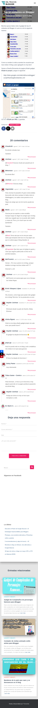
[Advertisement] (19, 502)
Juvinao (8, 159)
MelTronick (9, 259)
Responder (32, 157)
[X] (1, 354)
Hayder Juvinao (12, 303)
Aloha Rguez (10, 319)
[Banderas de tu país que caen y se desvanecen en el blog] (19, 666)
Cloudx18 (8, 146)
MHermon (9, 170)
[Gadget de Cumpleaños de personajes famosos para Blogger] (19, 585)
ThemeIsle (26, 703)
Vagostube (9, 189)
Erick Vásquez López (13, 288)
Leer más (22, 613)
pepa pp (8, 343)
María (7, 210)
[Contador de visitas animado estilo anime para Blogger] (19, 627)
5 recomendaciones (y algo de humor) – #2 (17, 541)
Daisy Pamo (10, 363)
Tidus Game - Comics (13, 375)
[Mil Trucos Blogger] (9, 3)
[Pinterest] (1, 356)
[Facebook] (1, 351)
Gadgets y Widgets (15, 124)
